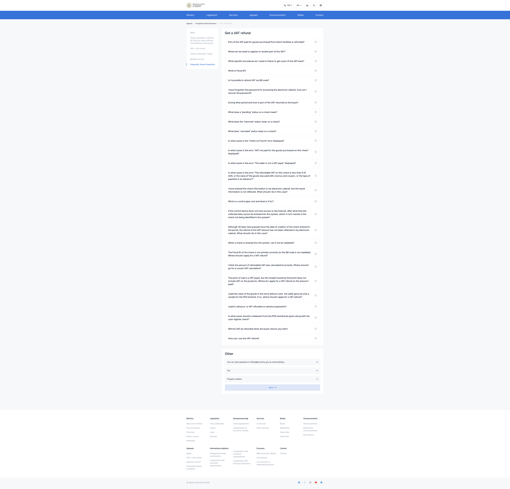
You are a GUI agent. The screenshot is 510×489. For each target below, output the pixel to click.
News (282, 423)
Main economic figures (266, 453)
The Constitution (217, 423)
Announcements (277, 15)
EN (298, 5)
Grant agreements (241, 423)
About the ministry (194, 423)
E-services (261, 423)
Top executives (193, 428)
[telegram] (321, 482)
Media (301, 15)
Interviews (284, 436)
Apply (192, 32)
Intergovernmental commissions (218, 454)
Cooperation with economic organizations (217, 463)
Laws (212, 432)
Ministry (190, 15)
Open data (284, 432)
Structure (190, 432)
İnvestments (262, 457)
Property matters (234, 379)
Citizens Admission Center (201, 54)
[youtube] (316, 482)
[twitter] (305, 482)
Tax (228, 370)
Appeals (254, 15)
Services (233, 15)
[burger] (321, 5)
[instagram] (310, 482)
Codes (212, 428)
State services (263, 428)
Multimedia (284, 428)
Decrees (213, 436)
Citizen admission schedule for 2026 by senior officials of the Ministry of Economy (202, 40)
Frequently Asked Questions (206, 23)
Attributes (190, 440)
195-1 (289, 5)
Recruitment (308, 435)
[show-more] (272, 387)
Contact (319, 15)
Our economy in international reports (265, 463)
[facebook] (299, 482)
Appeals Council (197, 59)
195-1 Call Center (197, 48)
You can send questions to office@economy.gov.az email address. (256, 362)
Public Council (192, 436)
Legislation (211, 15)
